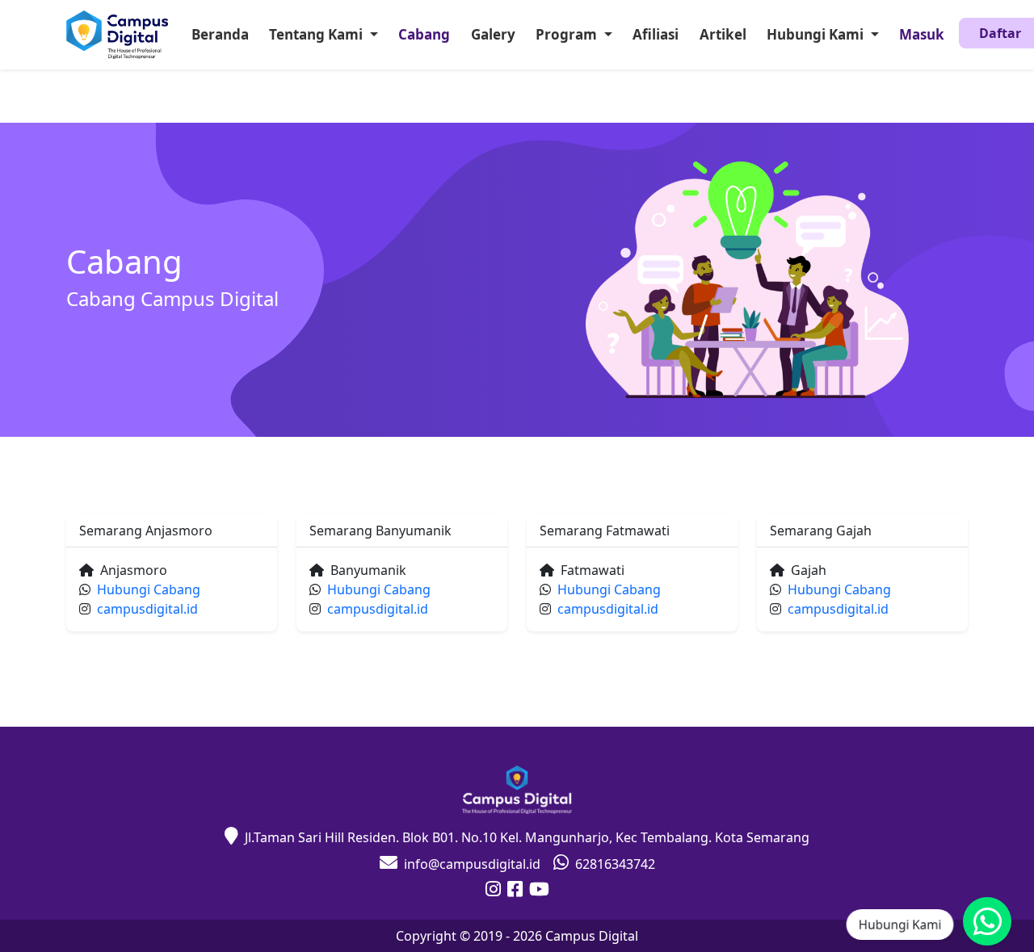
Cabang (424, 34)
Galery (493, 34)
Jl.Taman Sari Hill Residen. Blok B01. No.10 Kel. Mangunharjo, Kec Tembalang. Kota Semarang (527, 837)
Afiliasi (656, 34)
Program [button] (568, 34)
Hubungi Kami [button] (817, 34)
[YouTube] (539, 891)
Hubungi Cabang (148, 589)
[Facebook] (515, 891)
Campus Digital (591, 936)
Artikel (723, 34)
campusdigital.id (147, 609)
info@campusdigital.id (472, 864)
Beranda (220, 34)
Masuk (921, 34)
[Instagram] (493, 891)
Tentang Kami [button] (317, 34)
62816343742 (615, 864)
